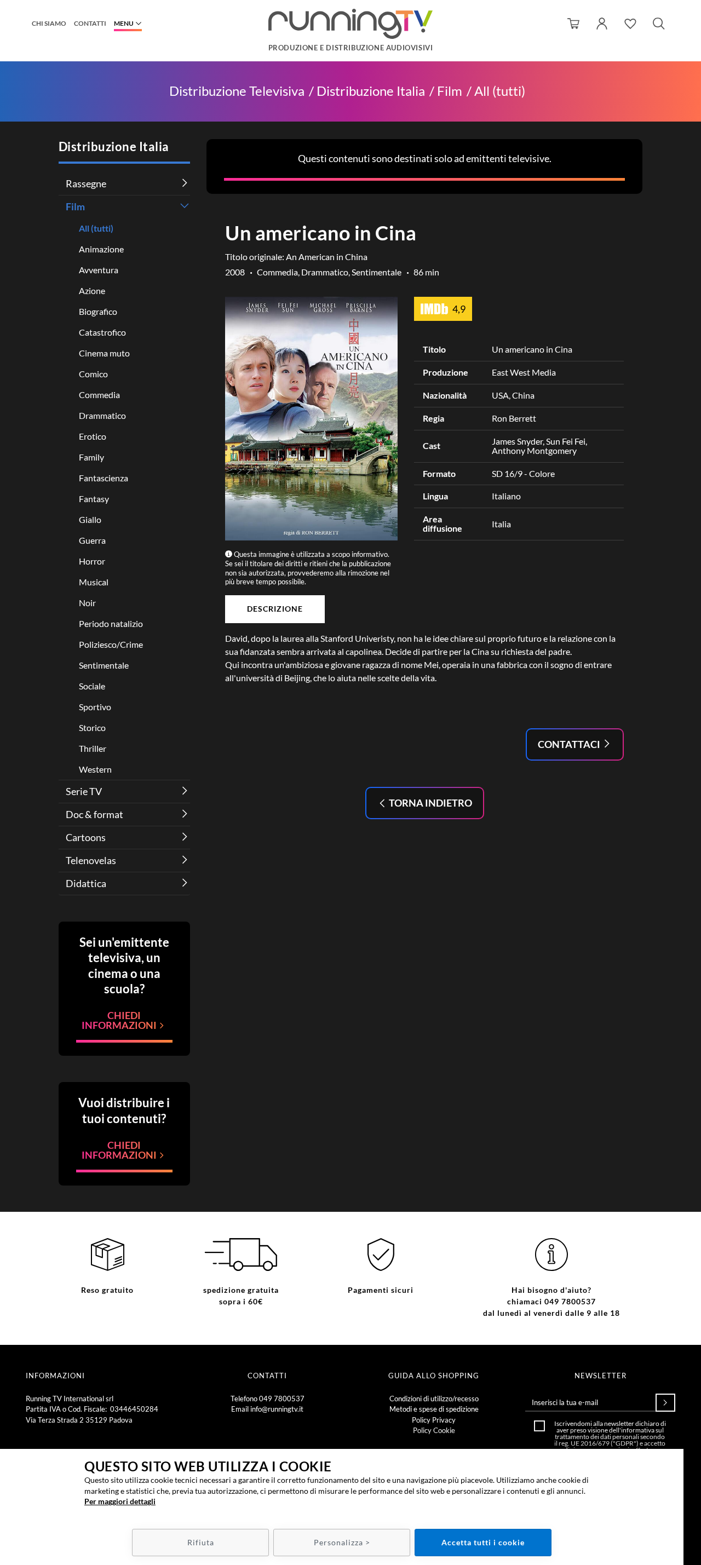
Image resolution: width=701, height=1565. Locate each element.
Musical (93, 582)
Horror (92, 561)
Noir (87, 602)
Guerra (92, 540)
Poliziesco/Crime (111, 644)
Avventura (98, 269)
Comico (93, 374)
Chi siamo (49, 23)
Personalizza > (342, 1542)
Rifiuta (200, 1542)
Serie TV (84, 791)
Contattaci (570, 744)
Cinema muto (104, 353)
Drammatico (102, 415)
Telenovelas (91, 860)
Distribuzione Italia (371, 91)
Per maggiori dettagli (120, 1501)
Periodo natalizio (111, 623)
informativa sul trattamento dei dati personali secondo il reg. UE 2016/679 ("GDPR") (609, 1436)
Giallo (90, 519)
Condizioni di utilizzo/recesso (434, 1398)
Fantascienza (103, 478)
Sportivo (95, 706)
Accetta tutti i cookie (483, 1542)
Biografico (98, 311)
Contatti (90, 23)
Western (95, 769)
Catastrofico (102, 332)
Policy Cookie (434, 1430)
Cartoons (86, 837)
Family (91, 457)
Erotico (92, 436)
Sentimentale (104, 665)
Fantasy (94, 498)
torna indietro (429, 803)
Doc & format (94, 814)
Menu (124, 23)
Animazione (101, 249)
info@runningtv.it (276, 1409)
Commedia (99, 394)
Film (449, 91)
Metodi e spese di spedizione (434, 1409)
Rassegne (86, 183)
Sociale (92, 686)
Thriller (92, 748)
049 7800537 (281, 1398)
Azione (92, 290)
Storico (92, 727)
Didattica (86, 883)
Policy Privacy (434, 1420)
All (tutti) (499, 91)
